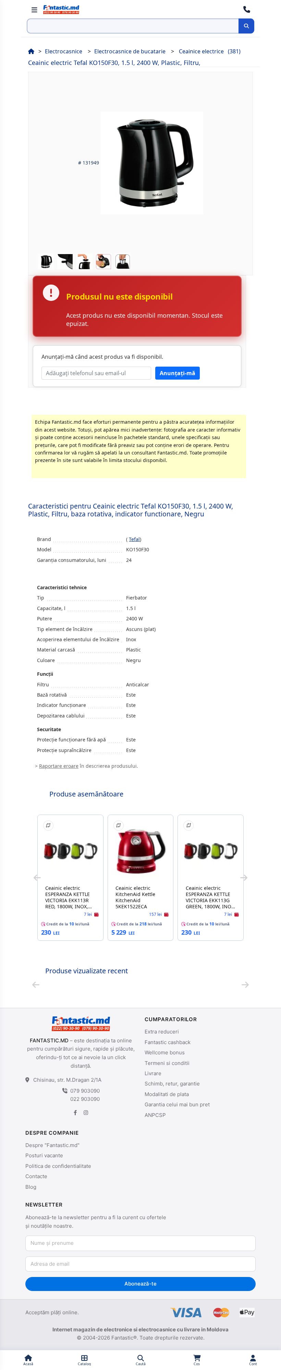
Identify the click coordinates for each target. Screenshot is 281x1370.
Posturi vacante (44, 1155)
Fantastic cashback (168, 1042)
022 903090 (85, 1099)
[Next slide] (244, 877)
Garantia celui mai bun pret (177, 1104)
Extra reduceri (162, 1031)
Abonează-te (140, 1283)
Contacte (36, 1176)
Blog (30, 1187)
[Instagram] (86, 1112)
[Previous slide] (37, 877)
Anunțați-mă (177, 373)
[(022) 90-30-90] (246, 9)
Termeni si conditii (167, 1063)
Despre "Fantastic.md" (52, 1145)
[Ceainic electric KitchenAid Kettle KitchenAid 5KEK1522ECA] (140, 850)
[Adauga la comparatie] (48, 825)
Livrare (153, 1073)
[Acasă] (31, 51)
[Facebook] (75, 1112)
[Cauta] (246, 26)
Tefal (134, 539)
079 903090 (85, 1091)
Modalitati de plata (167, 1094)
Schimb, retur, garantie (172, 1083)
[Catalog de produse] (34, 9)
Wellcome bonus (165, 1052)
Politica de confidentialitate (58, 1166)
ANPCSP (155, 1115)
